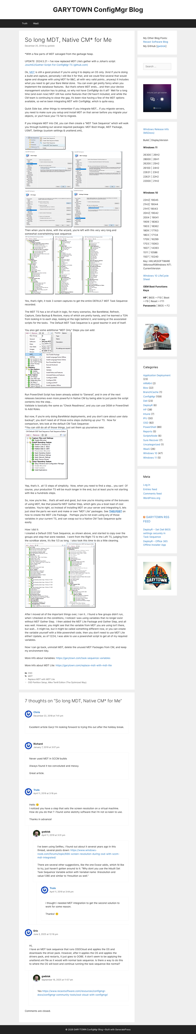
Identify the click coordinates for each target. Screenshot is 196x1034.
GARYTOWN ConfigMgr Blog (98, 9)
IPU (145, 418)
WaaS (36, 23)
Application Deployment (156, 375)
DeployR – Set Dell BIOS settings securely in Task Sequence (157, 533)
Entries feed (150, 489)
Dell (145, 400)
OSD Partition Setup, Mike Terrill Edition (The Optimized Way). (57, 682)
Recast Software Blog (155, 41)
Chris (36, 712)
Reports (147, 431)
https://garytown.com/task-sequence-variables (83, 658)
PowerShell (149, 427)
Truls (36, 789)
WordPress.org (151, 498)
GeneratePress (123, 1029)
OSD (30, 673)
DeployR (148, 405)
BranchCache (151, 392)
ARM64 (147, 383)
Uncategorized (151, 444)
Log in (146, 484)
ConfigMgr (149, 396)
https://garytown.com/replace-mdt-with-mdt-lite (84, 665)
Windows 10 (150, 453)
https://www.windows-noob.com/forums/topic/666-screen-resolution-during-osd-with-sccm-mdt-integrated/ (78, 854)
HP (145, 409)
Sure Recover (151, 440)
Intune (146, 414)
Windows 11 (150, 457)
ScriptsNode (150, 435)
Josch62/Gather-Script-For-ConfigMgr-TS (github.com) (56, 64)
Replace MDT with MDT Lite (41, 679)
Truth (24, 23)
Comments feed (152, 493)
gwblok (161, 46)
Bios (145, 387)
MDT (30, 676)
